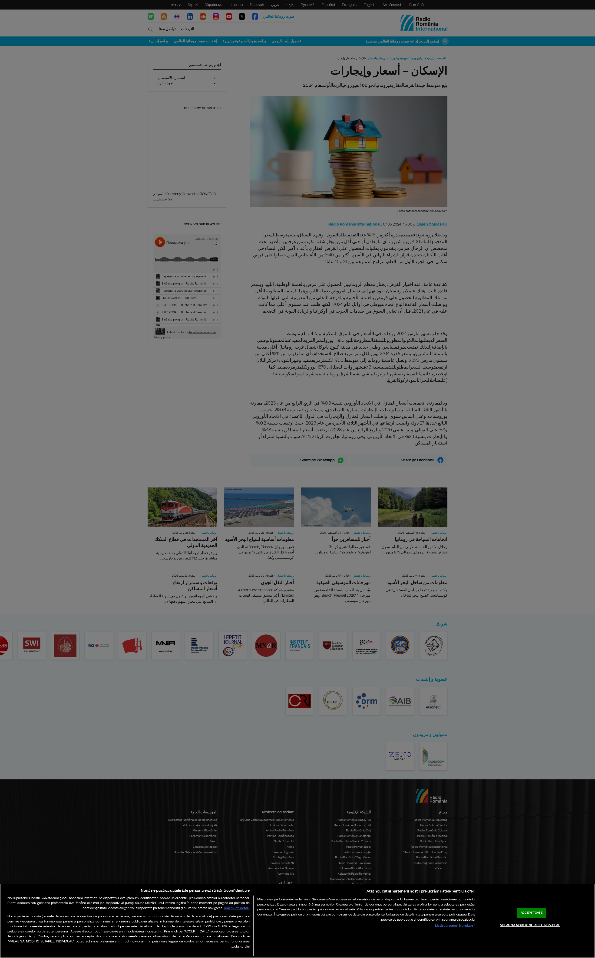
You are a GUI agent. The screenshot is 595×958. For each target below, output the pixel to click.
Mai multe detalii (237, 908)
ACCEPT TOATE (531, 912)
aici (160, 931)
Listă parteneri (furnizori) (455, 925)
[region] (297, 921)
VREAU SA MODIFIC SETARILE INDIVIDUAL (530, 925)
